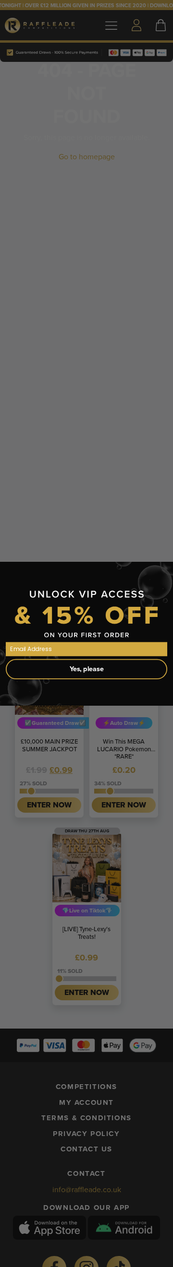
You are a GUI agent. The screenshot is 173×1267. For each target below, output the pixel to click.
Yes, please (87, 668)
